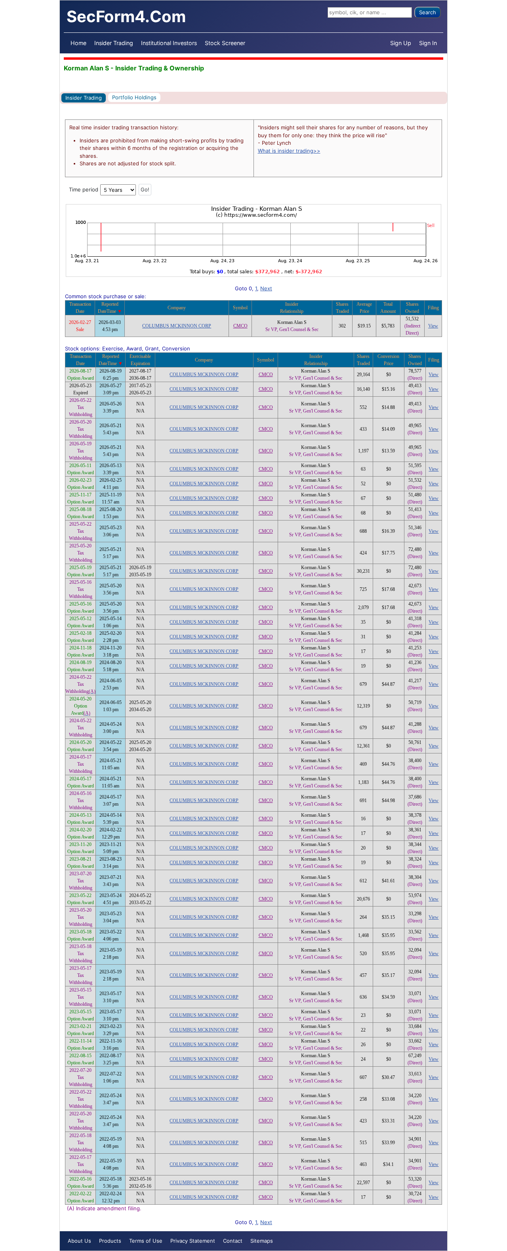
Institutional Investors (169, 43)
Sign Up (400, 43)
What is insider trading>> (289, 151)
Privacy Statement (192, 1241)
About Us (79, 1241)
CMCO (240, 326)
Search (427, 12)
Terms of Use (145, 1241)
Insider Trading (113, 43)
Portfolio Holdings (134, 97)
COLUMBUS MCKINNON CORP (176, 326)
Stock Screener (225, 43)
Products (110, 1241)
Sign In (428, 43)
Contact (232, 1241)
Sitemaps (261, 1241)
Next (266, 288)
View (433, 326)
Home (78, 43)
